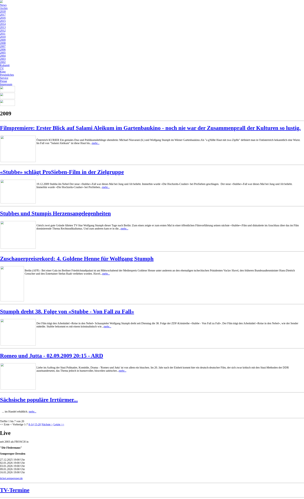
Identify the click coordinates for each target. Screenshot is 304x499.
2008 (3, 43)
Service (4, 77)
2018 (3, 11)
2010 (3, 36)
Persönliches (7, 74)
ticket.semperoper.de (11, 478)
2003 (3, 58)
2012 (3, 30)
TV (2, 68)
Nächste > (47, 424)
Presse (3, 81)
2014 (3, 24)
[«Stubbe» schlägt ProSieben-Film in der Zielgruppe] (18, 202)
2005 (3, 52)
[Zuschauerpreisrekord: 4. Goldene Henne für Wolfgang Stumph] (12, 300)
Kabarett (5, 65)
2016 (3, 17)
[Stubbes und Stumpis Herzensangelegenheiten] (18, 247)
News (3, 5)
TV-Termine (14, 490)
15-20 (37, 424)
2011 (2, 33)
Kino (3, 71)
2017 (3, 14)
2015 (3, 20)
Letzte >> (58, 424)
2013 (3, 27)
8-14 (31, 424)
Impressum (6, 84)
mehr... (95, 143)
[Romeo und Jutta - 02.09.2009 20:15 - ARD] (18, 388)
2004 (3, 55)
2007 (3, 46)
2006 (3, 49)
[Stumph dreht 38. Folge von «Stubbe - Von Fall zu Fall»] (18, 344)
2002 (3, 62)
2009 (3, 39)
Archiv (4, 8)
